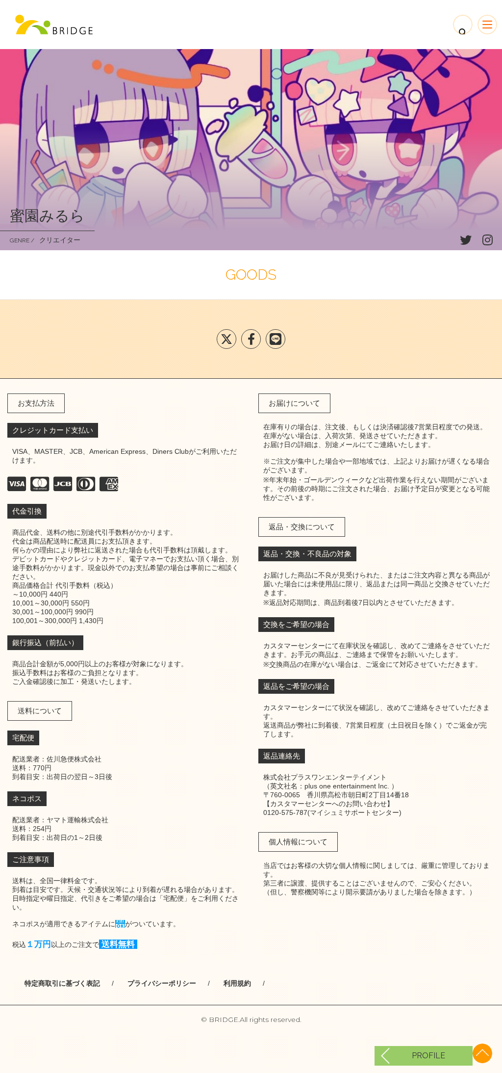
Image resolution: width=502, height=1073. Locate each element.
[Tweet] (226, 339)
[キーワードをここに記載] (54, 24)
